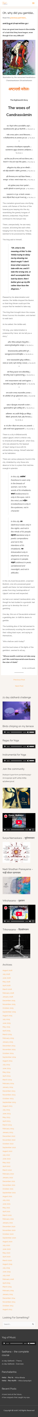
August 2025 (7, 1016)
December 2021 (9, 1181)
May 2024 (6, 1072)
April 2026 (7, 985)
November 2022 (9, 1140)
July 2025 (6, 1019)
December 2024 (9, 1046)
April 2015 (6, 1283)
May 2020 (6, 1253)
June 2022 (7, 1159)
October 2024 (8, 1053)
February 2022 (8, 1174)
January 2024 (8, 1087)
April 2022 (6, 1166)
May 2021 (6, 1208)
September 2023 (9, 1102)
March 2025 (7, 1034)
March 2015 (7, 1287)
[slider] (31, 732)
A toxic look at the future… (12, 1394)
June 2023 (7, 1114)
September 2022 (9, 1147)
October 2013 (8, 1306)
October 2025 (8, 1008)
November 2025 (9, 1004)
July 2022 (6, 1155)
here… (24, 18)
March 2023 (7, 1125)
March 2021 (7, 1215)
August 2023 (7, 1106)
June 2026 (7, 978)
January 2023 (8, 1132)
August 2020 (7, 1242)
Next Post (19, 686)
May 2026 (6, 982)
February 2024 (8, 1083)
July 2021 (6, 1200)
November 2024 (9, 1049)
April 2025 (6, 1031)
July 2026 (6, 974)
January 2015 (8, 1294)
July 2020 (6, 1245)
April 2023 (6, 1121)
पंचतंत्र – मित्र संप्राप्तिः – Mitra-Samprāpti (16, 1381)
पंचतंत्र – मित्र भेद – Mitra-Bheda (13, 1378)
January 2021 (8, 1223)
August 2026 (7, 970)
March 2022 (7, 1170)
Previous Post (19, 680)
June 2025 (7, 1023)
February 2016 (8, 1279)
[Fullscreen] (33, 830)
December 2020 (9, 1226)
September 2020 (9, 1238)
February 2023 (8, 1129)
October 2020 (8, 1234)
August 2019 (7, 1264)
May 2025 (6, 1027)
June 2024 (7, 1068)
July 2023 (6, 1110)
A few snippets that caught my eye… (16, 1397)
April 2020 (7, 1257)
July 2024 (6, 1065)
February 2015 (8, 1290)
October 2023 (8, 1098)
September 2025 (9, 1012)
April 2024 (7, 1076)
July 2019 (6, 1268)
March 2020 (7, 1260)
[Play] (5, 732)
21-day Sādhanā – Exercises (13, 1364)
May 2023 (6, 1117)
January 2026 (8, 997)
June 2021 (6, 1204)
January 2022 (8, 1178)
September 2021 (9, 1193)
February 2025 (8, 1038)
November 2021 (9, 1185)
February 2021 (8, 1219)
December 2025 (9, 1001)
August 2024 (7, 1061)
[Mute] (28, 732)
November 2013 (9, 1302)
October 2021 (8, 1189)
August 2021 (7, 1196)
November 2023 (9, 1095)
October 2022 (8, 1144)
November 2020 (9, 1230)
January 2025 (8, 1042)
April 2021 (6, 1211)
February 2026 (8, 993)
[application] (19, 732)
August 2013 (7, 1309)
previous (14, 18)
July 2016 (6, 1275)
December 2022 (9, 1136)
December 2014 (9, 1298)
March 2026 (7, 989)
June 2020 (7, 1249)
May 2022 (6, 1162)
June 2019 (7, 1272)
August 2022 (7, 1151)
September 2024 (9, 1057)
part (19, 18)
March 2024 (7, 1080)
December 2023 (9, 1091)
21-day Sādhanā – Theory (12, 1361)
